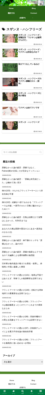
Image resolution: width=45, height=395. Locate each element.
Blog (33, 380)
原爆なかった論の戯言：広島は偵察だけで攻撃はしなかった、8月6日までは (22, 219)
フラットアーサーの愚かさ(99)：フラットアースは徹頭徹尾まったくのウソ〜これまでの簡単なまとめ (22, 304)
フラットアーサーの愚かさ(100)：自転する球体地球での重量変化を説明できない (22, 291)
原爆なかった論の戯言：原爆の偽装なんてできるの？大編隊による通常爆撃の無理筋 (22, 253)
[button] (41, 152)
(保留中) (22, 387)
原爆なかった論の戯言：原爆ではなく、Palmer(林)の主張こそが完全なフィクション (21, 169)
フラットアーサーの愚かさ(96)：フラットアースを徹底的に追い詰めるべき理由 (22, 341)
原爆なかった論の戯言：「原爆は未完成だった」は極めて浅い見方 (21, 181)
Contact (33, 384)
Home (11, 380)
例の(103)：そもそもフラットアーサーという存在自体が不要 (22, 192)
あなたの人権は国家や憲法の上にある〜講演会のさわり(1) (22, 230)
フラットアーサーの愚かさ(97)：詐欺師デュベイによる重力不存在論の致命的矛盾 (22, 330)
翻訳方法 (11, 384)
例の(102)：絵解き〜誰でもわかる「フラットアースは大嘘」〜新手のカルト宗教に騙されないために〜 (22, 205)
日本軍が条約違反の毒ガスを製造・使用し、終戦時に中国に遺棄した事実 (22, 265)
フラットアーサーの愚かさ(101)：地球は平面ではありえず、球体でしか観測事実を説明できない (22, 278)
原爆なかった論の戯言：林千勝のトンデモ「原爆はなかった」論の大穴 (22, 242)
